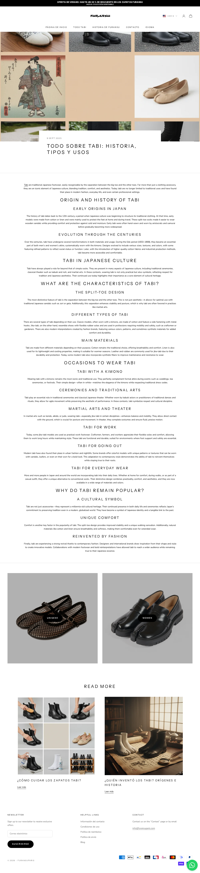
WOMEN (147, 618)
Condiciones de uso (89, 826)
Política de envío (88, 837)
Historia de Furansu (106, 27)
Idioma (149, 27)
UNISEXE (52, 618)
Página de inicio (56, 27)
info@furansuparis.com (143, 828)
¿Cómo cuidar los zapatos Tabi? (49, 780)
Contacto (132, 27)
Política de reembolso (90, 831)
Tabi (26, 184)
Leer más (21, 787)
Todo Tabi (79, 27)
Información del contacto (92, 821)
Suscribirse (20, 844)
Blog (82, 842)
